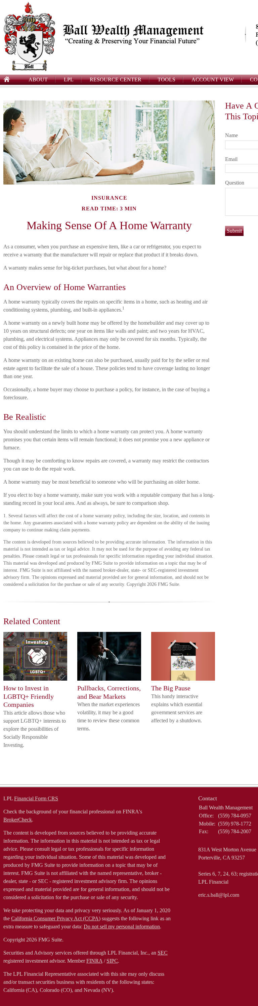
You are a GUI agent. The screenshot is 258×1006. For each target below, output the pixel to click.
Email (231, 159)
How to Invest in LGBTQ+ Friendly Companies (28, 696)
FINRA (94, 961)
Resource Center (115, 79)
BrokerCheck (17, 819)
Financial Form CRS (36, 798)
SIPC (112, 961)
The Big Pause (170, 688)
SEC (163, 953)
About (38, 79)
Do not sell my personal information (122, 926)
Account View (212, 79)
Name (231, 135)
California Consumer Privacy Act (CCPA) (55, 918)
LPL (69, 79)
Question (234, 183)
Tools (166, 79)
